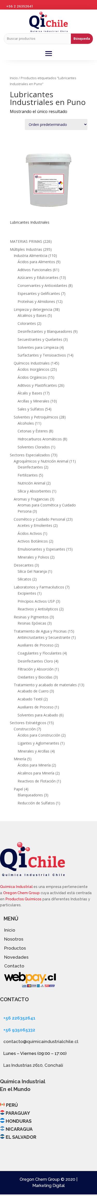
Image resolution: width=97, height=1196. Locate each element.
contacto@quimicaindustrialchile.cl (40, 1041)
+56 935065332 (19, 1029)
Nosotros (13, 939)
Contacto (14, 965)
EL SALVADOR (21, 1137)
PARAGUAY (18, 1113)
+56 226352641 (19, 1018)
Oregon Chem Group (21, 893)
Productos (15, 948)
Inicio (14, 78)
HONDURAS (19, 1121)
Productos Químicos (23, 899)
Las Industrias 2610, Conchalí (33, 1065)
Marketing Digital (48, 1185)
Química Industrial (16, 887)
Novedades (16, 957)
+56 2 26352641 (19, 6)
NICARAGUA (19, 1129)
